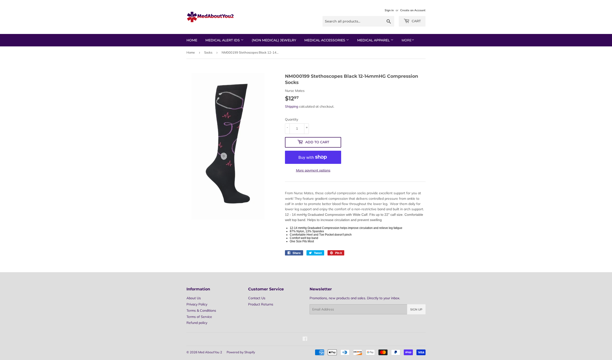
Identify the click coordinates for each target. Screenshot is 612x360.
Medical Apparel (374, 40)
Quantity (291, 119)
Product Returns (260, 304)
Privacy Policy (196, 304)
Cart (416, 21)
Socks (208, 52)
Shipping (291, 106)
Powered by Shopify (241, 352)
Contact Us (256, 298)
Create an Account (413, 10)
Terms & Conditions (201, 310)
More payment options (313, 170)
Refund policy (196, 323)
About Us (193, 298)
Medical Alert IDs (223, 40)
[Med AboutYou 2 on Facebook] (304, 339)
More (406, 40)
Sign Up (416, 309)
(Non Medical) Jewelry (274, 40)
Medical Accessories (325, 40)
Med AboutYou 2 (210, 352)
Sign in (389, 10)
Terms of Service (199, 317)
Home (191, 40)
